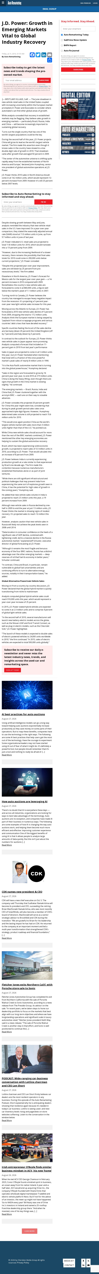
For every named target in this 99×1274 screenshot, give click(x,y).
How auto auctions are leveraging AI (24, 801)
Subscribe (44, 80)
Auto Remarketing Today (76, 34)
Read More (7, 755)
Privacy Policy (43, 86)
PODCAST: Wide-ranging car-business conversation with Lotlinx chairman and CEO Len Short (25, 1082)
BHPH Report (70, 45)
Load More (30, 1231)
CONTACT (69, 1265)
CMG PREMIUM (85, 3)
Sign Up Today (12, 670)
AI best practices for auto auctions (23, 714)
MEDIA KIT (69, 1261)
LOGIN (95, 3)
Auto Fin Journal (71, 50)
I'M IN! (43, 202)
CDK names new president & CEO (22, 891)
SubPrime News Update (75, 40)
